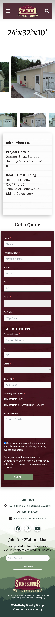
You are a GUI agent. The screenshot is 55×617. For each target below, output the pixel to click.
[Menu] (8, 11)
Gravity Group (35, 605)
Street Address (11, 334)
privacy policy (33, 609)
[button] (47, 11)
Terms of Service (32, 598)
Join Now (27, 566)
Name (6, 238)
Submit (18, 476)
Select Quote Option (13, 393)
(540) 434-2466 (30, 512)
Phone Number (11, 253)
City (5, 282)
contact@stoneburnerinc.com (30, 518)
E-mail (7, 267)
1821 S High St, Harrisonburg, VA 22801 (30, 505)
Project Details (11, 413)
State (6, 297)
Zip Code (8, 312)
